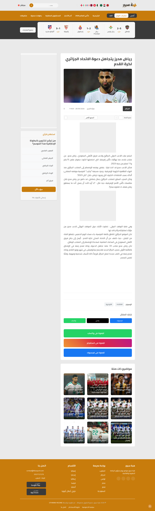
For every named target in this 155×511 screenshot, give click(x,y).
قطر (103, 487)
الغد (111, 15)
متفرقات (23, 15)
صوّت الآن (39, 189)
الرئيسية (96, 15)
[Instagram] (69, 5)
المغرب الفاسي (47, 150)
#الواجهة (109, 304)
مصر (103, 483)
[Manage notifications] (150, 506)
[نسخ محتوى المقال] (65, 117)
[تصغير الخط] (121, 117)
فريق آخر (49, 180)
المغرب (102, 471)
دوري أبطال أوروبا (69, 491)
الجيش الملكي (47, 158)
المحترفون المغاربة (53, 15)
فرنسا (73, 483)
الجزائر (127, 108)
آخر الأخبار (68, 15)
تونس (103, 479)
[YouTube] (65, 5)
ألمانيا (73, 487)
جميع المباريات (28, 30)
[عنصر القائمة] (107, 5)
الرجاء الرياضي (47, 165)
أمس (132, 15)
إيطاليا (73, 479)
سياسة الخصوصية (88, 507)
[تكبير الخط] (116, 117)
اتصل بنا (63, 507)
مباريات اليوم (121, 15)
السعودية (101, 491)
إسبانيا (73, 471)
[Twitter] (128, 478)
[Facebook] (73, 5)
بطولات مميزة (36, 15)
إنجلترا (73, 475)
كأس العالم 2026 (82, 15)
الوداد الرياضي (47, 173)
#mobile (119, 304)
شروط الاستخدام (74, 507)
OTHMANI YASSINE (55, 502)
